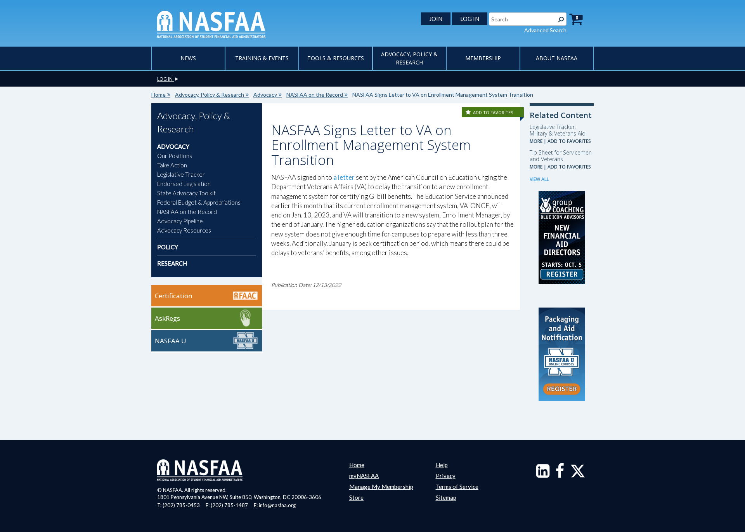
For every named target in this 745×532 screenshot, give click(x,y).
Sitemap (446, 497)
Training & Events (262, 58)
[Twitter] (578, 474)
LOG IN (469, 18)
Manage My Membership (381, 486)
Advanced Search (545, 30)
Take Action (172, 165)
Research (172, 263)
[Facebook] (559, 474)
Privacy (446, 475)
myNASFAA (364, 475)
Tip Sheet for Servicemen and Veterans (561, 156)
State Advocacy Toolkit (186, 193)
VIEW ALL (539, 179)
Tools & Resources (335, 58)
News (188, 58)
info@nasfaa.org (277, 505)
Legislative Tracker (181, 174)
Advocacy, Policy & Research (209, 94)
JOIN (435, 18)
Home (158, 94)
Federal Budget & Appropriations (199, 202)
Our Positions (174, 155)
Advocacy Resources (184, 230)
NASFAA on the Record (314, 94)
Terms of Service (457, 486)
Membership (483, 58)
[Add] (469, 112)
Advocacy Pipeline (180, 220)
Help (442, 464)
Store (356, 497)
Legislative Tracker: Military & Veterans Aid (558, 130)
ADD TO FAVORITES (493, 112)
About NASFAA (556, 58)
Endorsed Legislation (184, 183)
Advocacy (265, 94)
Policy (167, 246)
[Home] (211, 23)
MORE (536, 141)
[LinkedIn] (542, 474)
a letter (344, 177)
